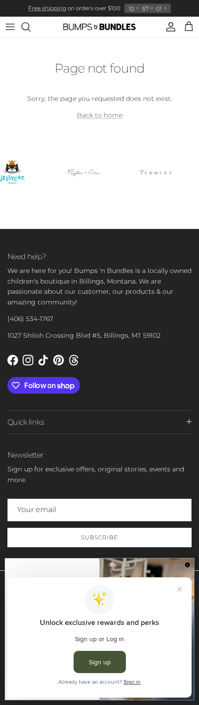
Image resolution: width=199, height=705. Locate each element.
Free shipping (47, 8)
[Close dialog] (188, 565)
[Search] (30, 27)
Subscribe (99, 537)
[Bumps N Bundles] (99, 27)
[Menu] (10, 27)
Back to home (100, 115)
